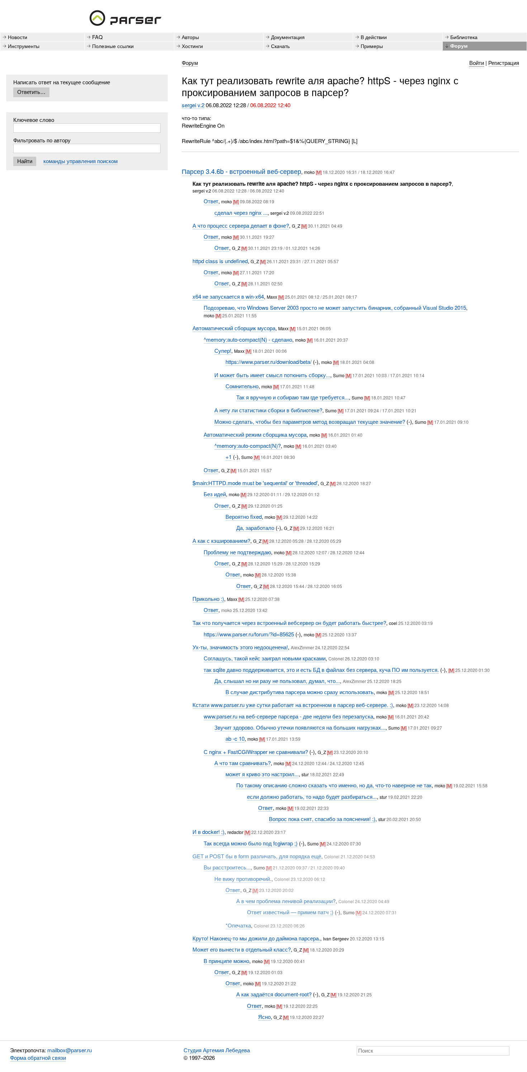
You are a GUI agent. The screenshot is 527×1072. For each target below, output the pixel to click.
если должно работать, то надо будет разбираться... (312, 796)
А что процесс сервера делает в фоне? (241, 225)
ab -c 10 (234, 738)
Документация (288, 37)
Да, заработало (255, 527)
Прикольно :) (208, 598)
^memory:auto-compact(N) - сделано (248, 339)
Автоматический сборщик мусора (234, 328)
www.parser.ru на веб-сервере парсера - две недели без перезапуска (288, 716)
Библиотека (464, 37)
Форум (458, 45)
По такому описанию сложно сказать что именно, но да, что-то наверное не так (334, 785)
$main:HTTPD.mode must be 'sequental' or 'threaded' (255, 483)
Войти (476, 62)
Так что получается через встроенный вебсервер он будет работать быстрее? (289, 622)
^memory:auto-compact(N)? (247, 445)
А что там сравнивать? (242, 763)
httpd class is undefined (220, 261)
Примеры (372, 45)
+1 (228, 456)
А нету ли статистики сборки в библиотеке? (268, 410)
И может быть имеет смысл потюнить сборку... (272, 375)
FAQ (97, 37)
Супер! (222, 350)
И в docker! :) (208, 831)
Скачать (280, 45)
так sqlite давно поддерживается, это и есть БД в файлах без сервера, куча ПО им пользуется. (321, 669)
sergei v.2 (193, 105)
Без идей (215, 494)
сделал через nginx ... (240, 212)
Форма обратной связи (38, 1057)
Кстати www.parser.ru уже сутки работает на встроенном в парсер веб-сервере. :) (293, 704)
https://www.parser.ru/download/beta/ (268, 361)
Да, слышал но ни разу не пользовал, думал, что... (277, 680)
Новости (17, 37)
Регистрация (503, 62)
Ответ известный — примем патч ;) (290, 912)
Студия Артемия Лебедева (217, 1050)
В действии (374, 37)
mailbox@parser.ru (69, 1050)
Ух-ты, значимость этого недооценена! (240, 647)
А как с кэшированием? (221, 540)
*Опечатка (238, 925)
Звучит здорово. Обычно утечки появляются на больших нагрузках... (299, 727)
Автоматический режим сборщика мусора (255, 434)
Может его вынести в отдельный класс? (242, 949)
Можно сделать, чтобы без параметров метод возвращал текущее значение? (309, 421)
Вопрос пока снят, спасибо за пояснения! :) (322, 818)
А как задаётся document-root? (274, 994)
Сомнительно (241, 386)
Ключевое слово (33, 119)
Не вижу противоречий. (242, 878)
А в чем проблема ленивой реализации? (286, 901)
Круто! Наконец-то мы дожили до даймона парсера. (256, 938)
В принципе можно (226, 960)
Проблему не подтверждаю (237, 552)
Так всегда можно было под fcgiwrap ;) (251, 843)
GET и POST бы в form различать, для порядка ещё (257, 856)
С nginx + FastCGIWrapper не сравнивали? (256, 751)
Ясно (264, 1016)
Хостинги (192, 45)
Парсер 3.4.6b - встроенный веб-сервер (241, 171)
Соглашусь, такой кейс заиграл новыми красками (265, 658)
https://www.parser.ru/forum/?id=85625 (249, 634)
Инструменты (23, 45)
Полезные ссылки (113, 45)
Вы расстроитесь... (227, 867)
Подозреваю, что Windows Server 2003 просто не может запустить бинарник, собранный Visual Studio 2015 (335, 307)
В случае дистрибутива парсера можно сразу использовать (299, 692)
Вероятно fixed (243, 516)
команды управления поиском (80, 161)
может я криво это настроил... (262, 774)
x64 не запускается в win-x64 (228, 296)
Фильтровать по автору (42, 140)
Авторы (190, 37)
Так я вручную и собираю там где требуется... (292, 397)
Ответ (211, 201)
